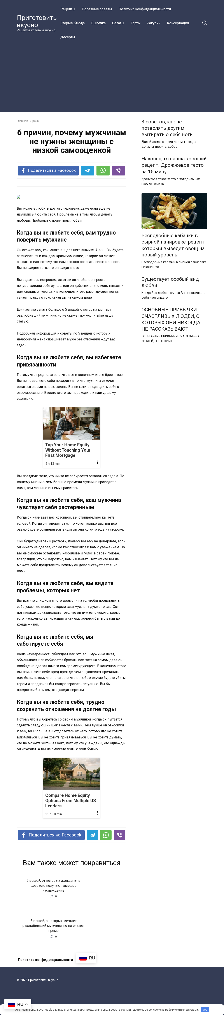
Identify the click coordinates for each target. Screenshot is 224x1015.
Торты (136, 23)
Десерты (67, 37)
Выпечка (98, 23)
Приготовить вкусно (37, 21)
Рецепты (67, 9)
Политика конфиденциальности (145, 9)
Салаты (118, 23)
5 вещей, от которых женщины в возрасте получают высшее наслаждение (53, 885)
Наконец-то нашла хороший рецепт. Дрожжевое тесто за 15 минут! (174, 165)
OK (205, 1009)
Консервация (178, 23)
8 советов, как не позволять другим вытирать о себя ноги (167, 128)
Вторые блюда (72, 23)
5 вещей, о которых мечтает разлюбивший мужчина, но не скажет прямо (54, 926)
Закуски (153, 23)
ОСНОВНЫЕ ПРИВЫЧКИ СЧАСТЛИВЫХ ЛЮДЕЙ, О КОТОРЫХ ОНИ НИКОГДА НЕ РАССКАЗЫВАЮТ (171, 319)
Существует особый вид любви (170, 282)
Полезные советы (97, 9)
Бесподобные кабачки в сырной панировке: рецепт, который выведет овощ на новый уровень (173, 245)
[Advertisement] (112, 77)
